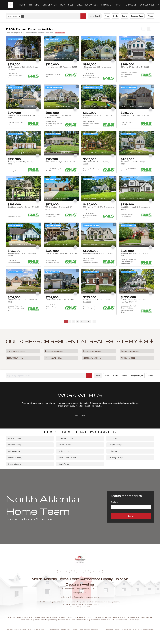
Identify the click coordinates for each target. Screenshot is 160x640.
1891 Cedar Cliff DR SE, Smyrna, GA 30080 (97, 163)
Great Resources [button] (87, 5)
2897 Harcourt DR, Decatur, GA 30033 (60, 162)
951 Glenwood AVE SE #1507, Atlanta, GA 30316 (23, 68)
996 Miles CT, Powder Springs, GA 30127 (134, 163)
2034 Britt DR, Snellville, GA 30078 (135, 115)
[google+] (101, 571)
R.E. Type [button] (34, 5)
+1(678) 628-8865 (80, 593)
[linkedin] (63, 571)
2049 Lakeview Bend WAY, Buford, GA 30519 (23, 116)
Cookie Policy (40, 629)
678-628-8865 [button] (147, 5)
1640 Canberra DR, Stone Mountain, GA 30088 (97, 301)
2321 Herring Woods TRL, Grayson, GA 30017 (98, 208)
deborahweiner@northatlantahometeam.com (80, 597)
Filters (150, 16)
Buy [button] (62, 5)
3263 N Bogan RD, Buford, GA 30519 (98, 253)
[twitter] (68, 571)
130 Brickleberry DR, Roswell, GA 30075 (58, 208)
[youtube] (82, 571)
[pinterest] (96, 571)
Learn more (60, 33)
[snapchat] (91, 571)
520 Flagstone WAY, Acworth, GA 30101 (134, 254)
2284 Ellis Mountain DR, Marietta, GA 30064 (136, 208)
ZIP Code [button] (131, 5)
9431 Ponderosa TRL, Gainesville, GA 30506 (97, 116)
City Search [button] (50, 5)
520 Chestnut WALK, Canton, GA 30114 (23, 207)
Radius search (14, 16)
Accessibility (93, 629)
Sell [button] (70, 5)
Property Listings (71, 629)
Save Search (95, 16)
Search (97, 376)
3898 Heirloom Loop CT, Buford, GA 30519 (22, 301)
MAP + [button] (119, 5)
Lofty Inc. (120, 629)
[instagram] (77, 571)
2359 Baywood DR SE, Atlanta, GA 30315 (21, 163)
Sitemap (83, 629)
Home (22, 5)
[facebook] (59, 571)
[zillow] (73, 571)
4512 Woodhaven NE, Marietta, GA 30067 (97, 68)
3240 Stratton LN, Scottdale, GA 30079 (61, 253)
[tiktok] (87, 571)
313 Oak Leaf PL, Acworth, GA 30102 (59, 300)
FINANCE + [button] (107, 5)
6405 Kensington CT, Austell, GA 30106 (61, 67)
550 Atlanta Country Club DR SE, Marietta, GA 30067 (134, 301)
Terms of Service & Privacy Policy (19, 629)
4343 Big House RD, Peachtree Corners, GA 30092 (58, 116)
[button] (10, 5)
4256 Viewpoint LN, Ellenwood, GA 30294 (22, 254)
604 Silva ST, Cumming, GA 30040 (135, 67)
